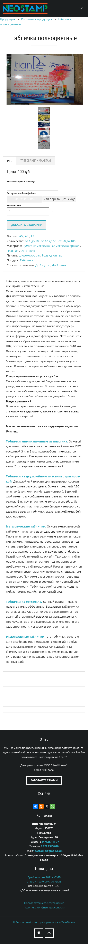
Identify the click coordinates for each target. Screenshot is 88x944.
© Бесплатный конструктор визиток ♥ (44, 922)
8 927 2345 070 (50, 846)
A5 (21, 236)
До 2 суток (59, 265)
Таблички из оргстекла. (24, 602)
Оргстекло (27, 251)
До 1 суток (43, 265)
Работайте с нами (44, 780)
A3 (32, 236)
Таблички (26, 260)
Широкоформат (30, 255)
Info (9, 160)
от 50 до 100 (67, 241)
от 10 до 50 (49, 241)
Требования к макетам (35, 160)
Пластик (13, 251)
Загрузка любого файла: (21, 193)
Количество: (14, 205)
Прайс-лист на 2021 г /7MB (44, 877)
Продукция (7, 19)
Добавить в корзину (26, 224)
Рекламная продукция (36, 19)
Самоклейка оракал (66, 246)
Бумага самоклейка (37, 246)
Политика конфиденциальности (44, 907)
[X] (46, 806)
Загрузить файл (26, 199)
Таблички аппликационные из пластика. (37, 441)
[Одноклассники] (41, 806)
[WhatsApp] (52, 806)
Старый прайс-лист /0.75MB (44, 881)
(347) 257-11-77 (50, 841)
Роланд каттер (52, 255)
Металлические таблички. (26, 526)
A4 (27, 236)
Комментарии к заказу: (21, 181)
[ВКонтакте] (35, 806)
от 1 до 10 (32, 241)
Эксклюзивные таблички (25, 636)
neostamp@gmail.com (48, 851)
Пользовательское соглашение (44, 903)
